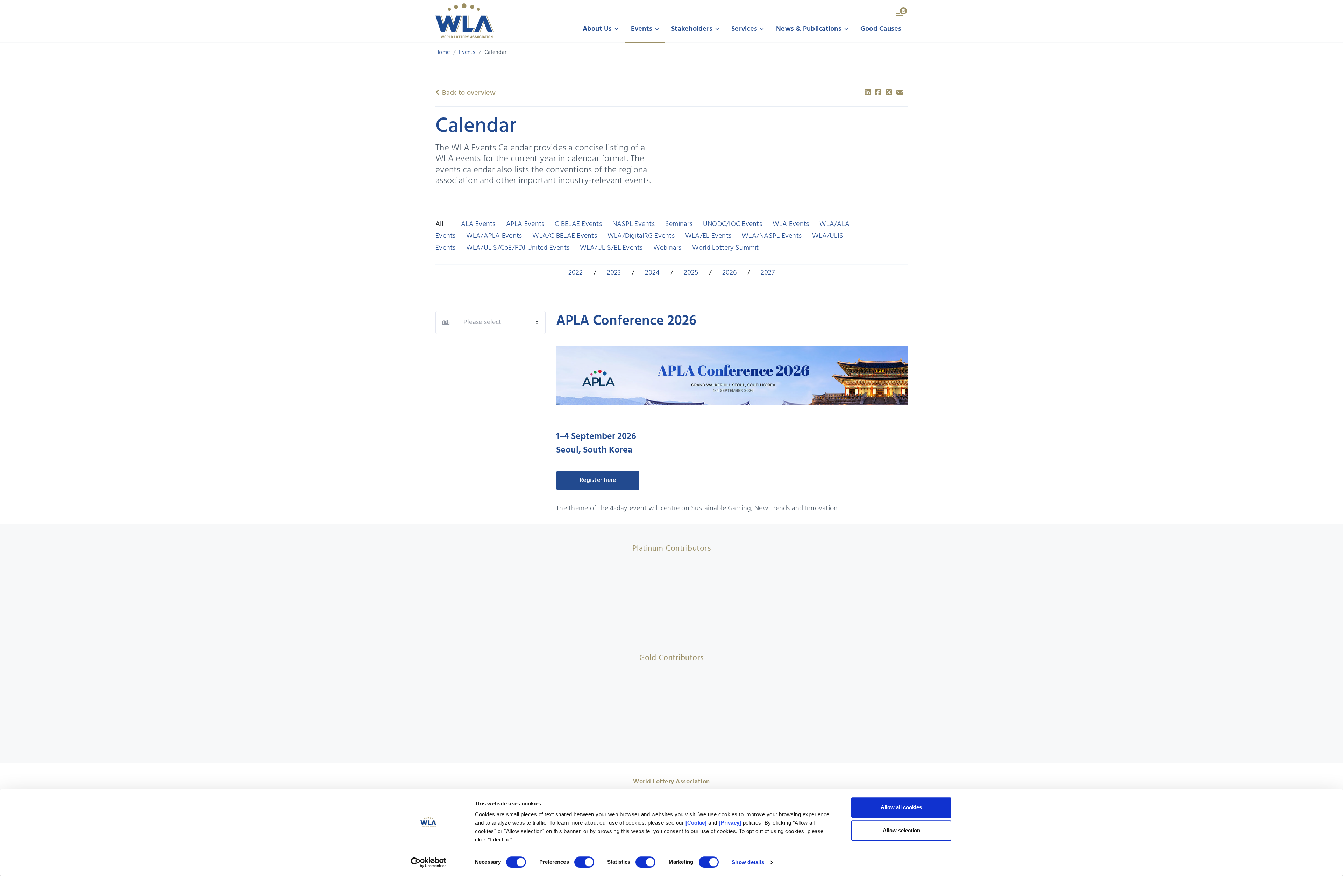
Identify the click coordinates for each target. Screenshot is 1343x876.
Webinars (667, 248)
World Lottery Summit (725, 248)
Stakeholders (692, 29)
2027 (768, 272)
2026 (729, 272)
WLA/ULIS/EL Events (611, 248)
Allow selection (901, 830)
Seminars (678, 224)
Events (642, 29)
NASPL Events (633, 224)
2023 (614, 272)
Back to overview (468, 93)
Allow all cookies (901, 807)
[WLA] (464, 20)
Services (745, 29)
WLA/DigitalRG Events (641, 236)
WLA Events (791, 224)
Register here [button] (598, 480)
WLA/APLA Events (494, 236)
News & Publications (809, 29)
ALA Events (478, 224)
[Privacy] (730, 823)
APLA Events (525, 224)
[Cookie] (696, 823)
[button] (902, 11)
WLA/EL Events (708, 236)
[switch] (584, 862)
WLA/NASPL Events (772, 236)
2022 (575, 272)
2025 (691, 272)
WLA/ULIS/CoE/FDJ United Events (518, 248)
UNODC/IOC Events (732, 224)
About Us (598, 29)
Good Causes (881, 29)
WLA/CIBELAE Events (564, 236)
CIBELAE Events (578, 224)
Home (442, 52)
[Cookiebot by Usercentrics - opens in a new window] (428, 862)
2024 (652, 272)
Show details (748, 862)
